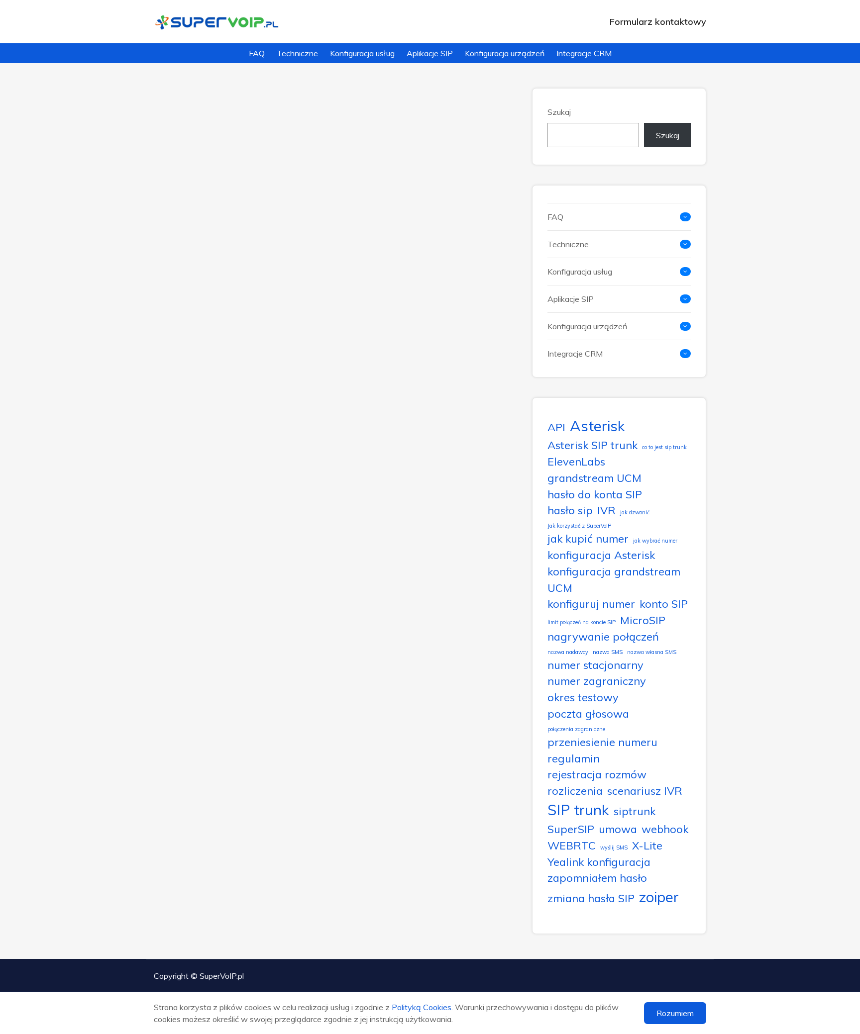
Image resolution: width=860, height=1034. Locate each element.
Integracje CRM (584, 53)
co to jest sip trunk (664, 447)
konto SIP (664, 603)
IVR (606, 510)
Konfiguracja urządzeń (504, 53)
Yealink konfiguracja (598, 861)
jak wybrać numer (655, 540)
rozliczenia (575, 790)
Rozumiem (675, 1013)
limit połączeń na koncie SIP (581, 622)
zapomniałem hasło (597, 877)
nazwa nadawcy (567, 652)
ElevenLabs (576, 461)
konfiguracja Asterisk (601, 555)
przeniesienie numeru (602, 742)
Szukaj (559, 112)
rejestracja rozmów (596, 774)
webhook (665, 829)
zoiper (659, 897)
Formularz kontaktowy (658, 21)
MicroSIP (642, 620)
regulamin (573, 758)
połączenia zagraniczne (576, 729)
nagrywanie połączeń (603, 636)
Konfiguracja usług (362, 53)
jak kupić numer (588, 538)
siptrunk (634, 811)
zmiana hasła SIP (591, 898)
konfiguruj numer (591, 603)
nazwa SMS (608, 652)
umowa (618, 829)
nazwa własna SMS (651, 652)
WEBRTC (571, 845)
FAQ (257, 53)
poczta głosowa (588, 713)
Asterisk (597, 426)
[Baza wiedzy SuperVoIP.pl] (217, 21)
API (556, 427)
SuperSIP (570, 829)
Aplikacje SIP (430, 53)
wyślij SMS (614, 847)
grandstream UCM (594, 477)
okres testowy (583, 697)
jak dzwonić (634, 512)
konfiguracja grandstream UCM (613, 579)
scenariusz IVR (644, 790)
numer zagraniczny (596, 680)
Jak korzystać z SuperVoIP (579, 525)
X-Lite (647, 845)
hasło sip (570, 510)
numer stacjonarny (595, 664)
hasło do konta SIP (594, 494)
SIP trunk (578, 810)
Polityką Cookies (421, 1007)
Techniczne (297, 53)
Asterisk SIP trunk (592, 445)
